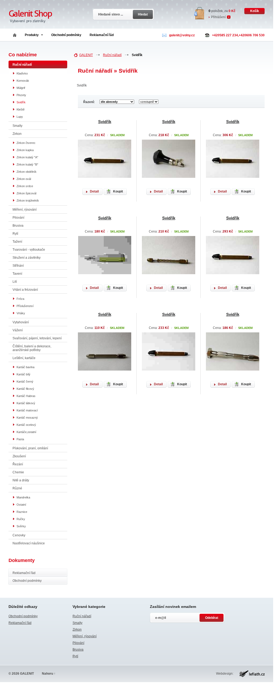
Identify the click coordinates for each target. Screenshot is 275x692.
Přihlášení (218, 17)
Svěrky (21, 526)
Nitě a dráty (21, 480)
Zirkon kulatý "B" (27, 164)
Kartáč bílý (23, 374)
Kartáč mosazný (27, 417)
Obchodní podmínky (66, 35)
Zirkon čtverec (26, 142)
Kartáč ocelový (26, 424)
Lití (15, 282)
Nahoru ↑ (48, 673)
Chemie (18, 472)
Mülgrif (21, 87)
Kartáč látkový (26, 403)
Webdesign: (224, 673)
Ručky (21, 519)
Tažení (17, 241)
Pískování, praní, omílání (30, 448)
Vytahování (21, 322)
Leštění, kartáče (24, 358)
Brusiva (18, 225)
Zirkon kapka (25, 150)
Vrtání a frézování (25, 290)
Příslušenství (25, 306)
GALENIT (86, 55)
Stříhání (18, 266)
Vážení (18, 330)
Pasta (20, 439)
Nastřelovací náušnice (29, 543)
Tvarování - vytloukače (29, 249)
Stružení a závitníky (27, 258)
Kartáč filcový (25, 388)
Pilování (18, 217)
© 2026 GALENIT (21, 673)
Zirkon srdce (25, 186)
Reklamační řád (102, 35)
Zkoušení (19, 456)
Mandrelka (23, 497)
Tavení (17, 274)
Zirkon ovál (24, 178)
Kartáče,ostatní (26, 432)
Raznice (22, 511)
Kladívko (22, 73)
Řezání (18, 464)
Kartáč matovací (27, 410)
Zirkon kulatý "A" (27, 157)
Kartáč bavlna (25, 367)
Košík (254, 11)
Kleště (21, 109)
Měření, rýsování (25, 209)
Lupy (20, 116)
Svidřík (21, 102)
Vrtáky (21, 313)
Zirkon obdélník (27, 171)
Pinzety (21, 95)
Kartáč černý (25, 381)
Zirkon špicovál (26, 193)
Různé (17, 488)
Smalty (17, 126)
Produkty (32, 35)
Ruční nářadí (112, 55)
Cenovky (19, 535)
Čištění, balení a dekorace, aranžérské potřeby (32, 348)
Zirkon (17, 134)
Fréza (20, 298)
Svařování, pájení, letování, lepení (37, 338)
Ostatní (21, 504)
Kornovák (23, 80)
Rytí (15, 233)
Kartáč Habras (26, 396)
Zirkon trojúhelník (28, 200)
